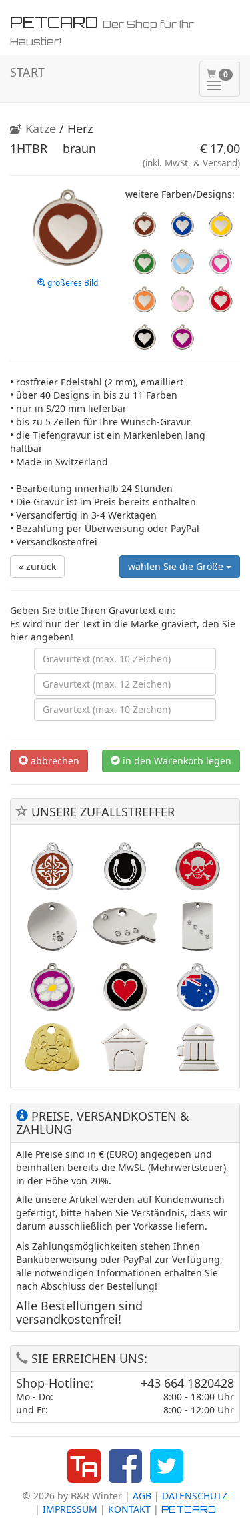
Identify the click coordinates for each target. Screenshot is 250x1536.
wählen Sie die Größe (177, 566)
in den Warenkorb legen (175, 760)
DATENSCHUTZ (194, 1495)
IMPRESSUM (70, 1509)
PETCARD (188, 1509)
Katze (39, 128)
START (27, 72)
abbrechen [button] (53, 760)
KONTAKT (129, 1509)
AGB (142, 1495)
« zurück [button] (37, 566)
